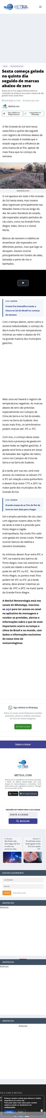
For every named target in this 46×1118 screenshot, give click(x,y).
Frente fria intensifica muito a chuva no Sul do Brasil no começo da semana (22, 310)
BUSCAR (24, 821)
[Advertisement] (23, 38)
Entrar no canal (24, 726)
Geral (5, 66)
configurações (9, 1107)
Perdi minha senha (19, 893)
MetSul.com (13, 106)
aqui (8, 609)
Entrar (7, 893)
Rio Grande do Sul (17, 66)
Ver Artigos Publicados (29, 794)
